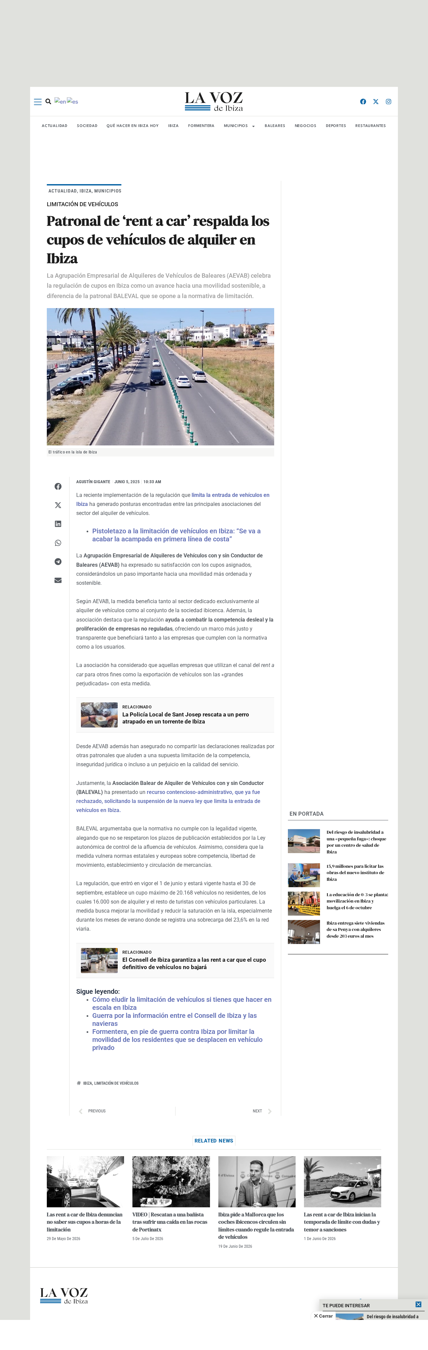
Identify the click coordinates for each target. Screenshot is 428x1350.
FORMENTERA (201, 126)
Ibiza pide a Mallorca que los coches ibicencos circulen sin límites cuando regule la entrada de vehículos (256, 1225)
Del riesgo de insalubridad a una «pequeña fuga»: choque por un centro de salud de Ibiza (356, 842)
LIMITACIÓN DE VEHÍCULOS (116, 1083)
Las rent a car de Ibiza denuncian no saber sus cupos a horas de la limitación (84, 1222)
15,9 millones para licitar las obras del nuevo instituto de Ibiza (355, 873)
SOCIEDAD (87, 126)
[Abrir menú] (37, 102)
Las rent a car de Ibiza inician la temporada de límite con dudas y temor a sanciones (342, 1222)
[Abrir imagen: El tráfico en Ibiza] (160, 376)
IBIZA (173, 126)
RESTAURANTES (370, 126)
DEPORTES (336, 126)
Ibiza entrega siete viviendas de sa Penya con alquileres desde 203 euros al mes (356, 929)
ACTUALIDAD (55, 126)
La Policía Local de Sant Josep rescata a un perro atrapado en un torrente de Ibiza (185, 718)
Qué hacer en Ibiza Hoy (133, 126)
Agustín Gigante (93, 481)
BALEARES (275, 126)
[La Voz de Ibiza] (214, 101)
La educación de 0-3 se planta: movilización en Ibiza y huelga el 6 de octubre (357, 901)
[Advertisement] (214, 1335)
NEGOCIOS (306, 126)
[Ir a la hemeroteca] (48, 101)
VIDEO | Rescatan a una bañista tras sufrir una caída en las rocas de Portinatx (169, 1222)
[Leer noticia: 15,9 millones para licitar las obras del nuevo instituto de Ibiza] (304, 875)
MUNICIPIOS (236, 126)
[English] (61, 101)
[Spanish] (73, 101)
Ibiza (87, 1083)
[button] (58, 486)
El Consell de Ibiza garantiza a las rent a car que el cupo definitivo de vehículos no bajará (194, 963)
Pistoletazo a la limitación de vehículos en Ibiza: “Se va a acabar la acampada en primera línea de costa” (176, 535)
